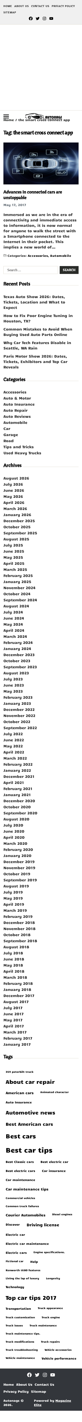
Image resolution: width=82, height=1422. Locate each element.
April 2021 (13, 782)
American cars (19, 1092)
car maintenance (20, 1180)
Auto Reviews (17, 416)
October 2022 (16, 721)
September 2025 (20, 533)
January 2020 (17, 855)
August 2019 (16, 886)
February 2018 (18, 983)
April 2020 (14, 837)
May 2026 (13, 496)
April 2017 (13, 1026)
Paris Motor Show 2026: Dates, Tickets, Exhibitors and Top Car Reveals (35, 361)
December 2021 (18, 776)
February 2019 (18, 916)
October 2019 (16, 873)
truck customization (20, 1317)
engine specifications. (49, 1252)
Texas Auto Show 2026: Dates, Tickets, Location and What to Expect (34, 302)
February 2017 (17, 1038)
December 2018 (19, 922)
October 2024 (17, 593)
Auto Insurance (19, 404)
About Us (21, 6)
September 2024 (20, 599)
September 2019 (20, 880)
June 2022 (13, 739)
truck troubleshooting (22, 1349)
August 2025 (16, 539)
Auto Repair (15, 410)
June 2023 (13, 685)
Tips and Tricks (18, 446)
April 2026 (13, 502)
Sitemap (9, 12)
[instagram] (44, 18)
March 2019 (15, 910)
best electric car (54, 1162)
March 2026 (15, 508)
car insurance (54, 1171)
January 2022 (17, 770)
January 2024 (17, 648)
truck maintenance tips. (23, 1333)
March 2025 (15, 569)
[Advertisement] (41, 67)
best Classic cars (20, 1162)
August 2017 (16, 1001)
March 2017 (15, 1032)
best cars (21, 1135)
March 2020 (15, 843)
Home (7, 6)
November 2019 (19, 867)
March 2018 (15, 977)
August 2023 (16, 673)
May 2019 (13, 898)
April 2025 (13, 563)
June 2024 (13, 618)
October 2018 (17, 934)
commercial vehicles (20, 1197)
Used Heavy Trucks (22, 452)
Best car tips (29, 1149)
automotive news (30, 1112)
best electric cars (20, 1171)
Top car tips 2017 (31, 1297)
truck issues (14, 1325)
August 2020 (16, 819)
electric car (15, 1234)
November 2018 (19, 928)
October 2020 (17, 806)
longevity (53, 1278)
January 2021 (17, 794)
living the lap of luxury (22, 1278)
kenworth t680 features (23, 1270)
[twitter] (37, 18)
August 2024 (16, 606)
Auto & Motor (17, 398)
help (34, 1261)
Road (8, 440)
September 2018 (20, 940)
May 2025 (13, 557)
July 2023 (13, 679)
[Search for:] (30, 271)
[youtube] (51, 18)
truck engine (51, 1317)
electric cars (16, 1252)
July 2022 (13, 733)
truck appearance (50, 1307)
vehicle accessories (58, 1349)
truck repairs (50, 1341)
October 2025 (17, 526)
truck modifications (20, 1341)
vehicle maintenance (20, 1357)
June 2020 (13, 831)
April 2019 (13, 904)
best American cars (29, 1124)
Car (6, 428)
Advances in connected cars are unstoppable (32, 194)
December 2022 (19, 709)
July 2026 (13, 484)
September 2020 (20, 813)
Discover (13, 1224)
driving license (43, 1224)
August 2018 (16, 946)
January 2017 (17, 1044)
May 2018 (13, 965)
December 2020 (19, 800)
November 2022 (19, 715)
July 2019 (13, 892)
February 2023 (18, 697)
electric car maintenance (27, 1243)
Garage (10, 434)
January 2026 (17, 514)
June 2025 (13, 551)
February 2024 (18, 642)
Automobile (60, 255)
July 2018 (13, 953)
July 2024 (13, 612)
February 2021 (17, 788)
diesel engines (62, 1214)
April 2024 (13, 630)
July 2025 (13, 545)
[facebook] (30, 18)
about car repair (30, 1081)
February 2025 (18, 575)
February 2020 (18, 849)
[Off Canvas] (6, 116)
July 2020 (13, 825)
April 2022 (13, 752)
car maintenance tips (27, 1189)
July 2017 (13, 1007)
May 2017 (13, 1020)
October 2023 (16, 660)
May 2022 (13, 746)
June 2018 (13, 959)
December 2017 (18, 995)
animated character (54, 1091)
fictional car (14, 1261)
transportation (18, 1308)
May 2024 (13, 624)
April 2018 (13, 971)
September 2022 (20, 727)
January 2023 (17, 703)
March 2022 (15, 758)
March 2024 (15, 636)
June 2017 (13, 1013)
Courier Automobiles (25, 1215)
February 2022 (18, 764)
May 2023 (13, 691)
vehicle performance (59, 1358)
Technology (15, 1287)
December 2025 (19, 520)
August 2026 (16, 478)
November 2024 (19, 587)
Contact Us (40, 6)
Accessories (38, 255)
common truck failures (22, 1206)
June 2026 (13, 490)
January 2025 (17, 581)
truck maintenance (43, 1325)
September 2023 (20, 666)
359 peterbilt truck (19, 1071)
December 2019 (19, 861)
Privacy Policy (63, 6)
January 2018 (17, 989)
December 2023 (19, 654)
